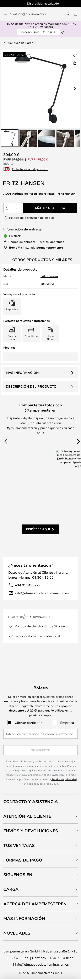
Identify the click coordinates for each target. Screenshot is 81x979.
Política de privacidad (64, 779)
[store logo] (30, 14)
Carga (10, 889)
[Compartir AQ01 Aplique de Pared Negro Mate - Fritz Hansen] (75, 63)
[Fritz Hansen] (24, 183)
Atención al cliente (27, 816)
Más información (24, 918)
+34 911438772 (28, 585)
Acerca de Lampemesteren (35, 904)
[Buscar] (68, 14)
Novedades (16, 933)
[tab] (40, 801)
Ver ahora (46, 27)
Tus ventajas (19, 845)
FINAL (38, 32)
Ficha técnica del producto (30, 169)
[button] (9, 138)
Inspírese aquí (38, 529)
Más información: (22, 372)
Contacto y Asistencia (30, 801)
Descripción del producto (31, 386)
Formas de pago (22, 860)
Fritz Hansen (49, 276)
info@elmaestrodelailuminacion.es (42, 593)
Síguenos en (17, 874)
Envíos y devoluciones (30, 831)
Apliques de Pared (20, 43)
